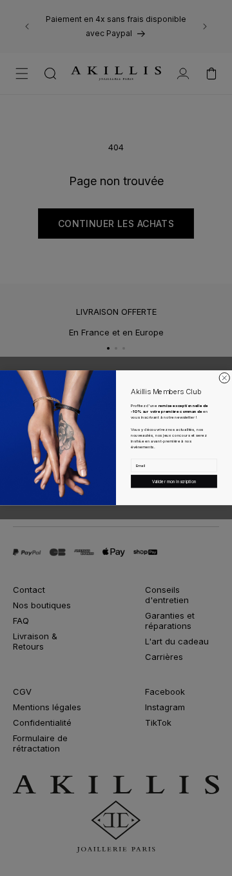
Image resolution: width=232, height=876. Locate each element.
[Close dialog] (224, 378)
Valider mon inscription (174, 481)
